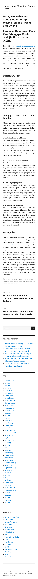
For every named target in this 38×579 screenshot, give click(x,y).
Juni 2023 (8, 475)
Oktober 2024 (9, 435)
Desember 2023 (10, 460)
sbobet (7, 534)
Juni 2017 (8, 502)
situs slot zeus (7, 281)
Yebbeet (7, 279)
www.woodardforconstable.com (14, 245)
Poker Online (9, 532)
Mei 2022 (8, 485)
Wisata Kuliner (10, 557)
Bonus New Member (12, 517)
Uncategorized (27, 279)
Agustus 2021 (9, 492)
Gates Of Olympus (11, 522)
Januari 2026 (9, 398)
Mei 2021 (8, 500)
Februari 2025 (9, 425)
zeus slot (5, 283)
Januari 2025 (9, 428)
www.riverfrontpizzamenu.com (24, 46)
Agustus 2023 (9, 470)
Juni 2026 (8, 386)
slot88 (7, 547)
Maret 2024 (9, 453)
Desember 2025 (10, 400)
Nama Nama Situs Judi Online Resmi (13, 572)
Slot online (8, 544)
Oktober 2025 (9, 405)
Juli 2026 (8, 383)
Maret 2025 (9, 423)
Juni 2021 (8, 497)
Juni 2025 (8, 415)
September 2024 (10, 438)
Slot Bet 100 (9, 542)
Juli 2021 (8, 495)
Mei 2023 (8, 478)
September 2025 (10, 408)
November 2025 (10, 403)
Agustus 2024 (9, 440)
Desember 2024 (10, 430)
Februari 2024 (9, 455)
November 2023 (10, 463)
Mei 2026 (8, 388)
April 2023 (8, 480)
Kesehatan (8, 527)
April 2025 (8, 420)
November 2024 (10, 433)
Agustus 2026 (9, 381)
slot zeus (22, 281)
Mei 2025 (8, 418)
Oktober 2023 (9, 465)
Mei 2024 (8, 448)
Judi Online (8, 524)
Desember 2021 (10, 487)
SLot (6, 539)
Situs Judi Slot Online (12, 537)
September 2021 (10, 490)
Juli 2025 (8, 413)
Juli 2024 (8, 443)
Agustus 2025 (9, 410)
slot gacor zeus (15, 281)
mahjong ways (10, 529)
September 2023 (10, 468)
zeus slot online (12, 283)
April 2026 (8, 391)
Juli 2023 (8, 473)
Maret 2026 (9, 393)
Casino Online (9, 519)
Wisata (7, 554)
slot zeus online (30, 281)
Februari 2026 (10, 395)
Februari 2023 (9, 482)
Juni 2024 (8, 445)
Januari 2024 (9, 458)
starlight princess (11, 549)
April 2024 (8, 450)
